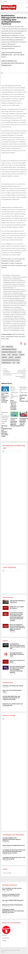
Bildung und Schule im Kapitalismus (12, 905)
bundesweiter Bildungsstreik (9, 352)
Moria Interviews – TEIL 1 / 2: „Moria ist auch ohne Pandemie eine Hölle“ (14, 405)
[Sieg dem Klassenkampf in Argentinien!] (6, 602)
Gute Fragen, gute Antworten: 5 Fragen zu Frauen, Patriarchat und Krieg (5, 397)
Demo (19, 352)
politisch (11, 357)
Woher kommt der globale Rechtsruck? (14, 845)
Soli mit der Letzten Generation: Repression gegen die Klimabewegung (15, 422)
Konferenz (14, 354)
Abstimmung (9, 346)
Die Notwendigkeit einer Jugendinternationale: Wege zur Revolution (12, 839)
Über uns (4, 935)
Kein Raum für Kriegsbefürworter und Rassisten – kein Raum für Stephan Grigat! (6, 431)
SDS (14, 362)
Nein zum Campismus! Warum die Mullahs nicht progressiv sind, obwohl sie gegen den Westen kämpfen (17, 627)
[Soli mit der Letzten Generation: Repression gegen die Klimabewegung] (14, 414)
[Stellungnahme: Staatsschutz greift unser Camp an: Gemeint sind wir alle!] (6, 645)
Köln (9, 354)
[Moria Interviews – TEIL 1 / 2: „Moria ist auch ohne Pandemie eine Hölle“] (14, 392)
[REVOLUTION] (9, 7)
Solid (18, 362)
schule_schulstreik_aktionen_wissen (10, 360)
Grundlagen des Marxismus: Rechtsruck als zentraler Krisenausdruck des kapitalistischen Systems (14, 851)
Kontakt (4, 940)
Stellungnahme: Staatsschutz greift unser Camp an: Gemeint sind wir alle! (17, 646)
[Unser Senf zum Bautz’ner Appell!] (6, 662)
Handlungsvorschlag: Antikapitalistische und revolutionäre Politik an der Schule (13, 911)
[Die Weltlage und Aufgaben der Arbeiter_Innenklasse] (23, 390)
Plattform (4, 357)
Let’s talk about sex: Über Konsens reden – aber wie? (12, 889)
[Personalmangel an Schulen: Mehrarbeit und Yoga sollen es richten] (23, 414)
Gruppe (4, 354)
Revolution (17, 357)
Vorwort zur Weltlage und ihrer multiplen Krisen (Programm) (11, 895)
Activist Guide (5, 938)
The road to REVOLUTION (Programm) (12, 900)
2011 (3, 346)
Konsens (22, 354)
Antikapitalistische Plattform (9, 349)
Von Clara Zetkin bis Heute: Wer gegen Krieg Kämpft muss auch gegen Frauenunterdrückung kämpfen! (17, 669)
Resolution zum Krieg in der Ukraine (13, 685)
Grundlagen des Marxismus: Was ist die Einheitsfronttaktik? (14, 858)
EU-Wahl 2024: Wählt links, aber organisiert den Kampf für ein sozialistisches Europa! (11, 698)
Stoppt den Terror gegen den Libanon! (17, 607)
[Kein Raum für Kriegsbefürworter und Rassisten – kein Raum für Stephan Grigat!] (5, 418)
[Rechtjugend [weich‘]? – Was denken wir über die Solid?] (6, 654)
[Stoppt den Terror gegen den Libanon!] (6, 608)
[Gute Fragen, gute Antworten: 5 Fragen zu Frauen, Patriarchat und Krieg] (5, 388)
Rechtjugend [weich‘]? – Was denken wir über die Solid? (17, 654)
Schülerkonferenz (6, 362)
